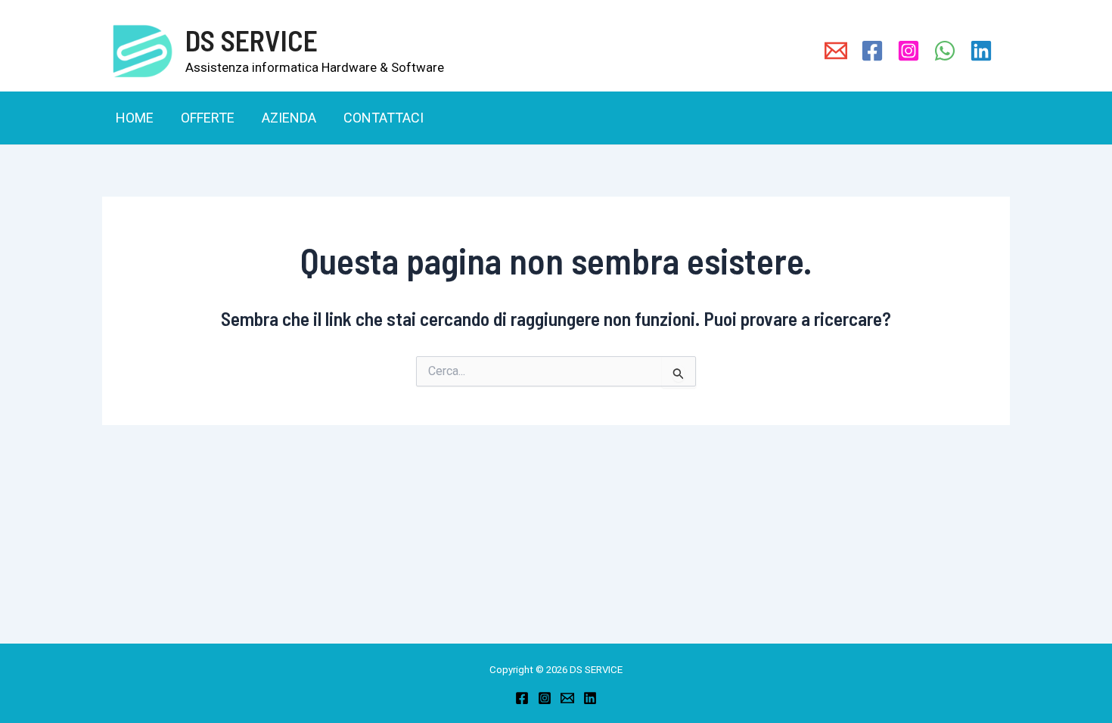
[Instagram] (544, 698)
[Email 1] (567, 698)
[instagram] (908, 50)
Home (135, 118)
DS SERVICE (251, 40)
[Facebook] (522, 698)
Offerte (208, 118)
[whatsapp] (944, 50)
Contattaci (383, 118)
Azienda (289, 118)
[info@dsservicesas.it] (836, 50)
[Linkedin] (981, 50)
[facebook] (872, 50)
